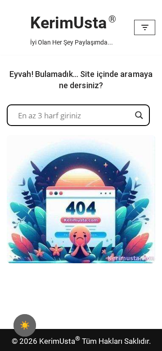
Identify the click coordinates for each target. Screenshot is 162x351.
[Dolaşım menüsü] (144, 27)
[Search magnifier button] (139, 115)
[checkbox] (25, 325)
